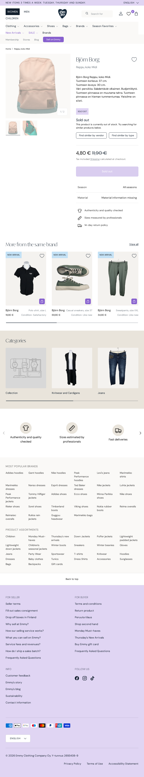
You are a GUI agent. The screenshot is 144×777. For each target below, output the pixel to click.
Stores (26, 39)
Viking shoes (81, 506)
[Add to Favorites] (134, 59)
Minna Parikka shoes (105, 495)
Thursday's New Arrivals (89, 637)
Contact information (18, 702)
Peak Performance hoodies (81, 476)
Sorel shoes (34, 506)
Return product (84, 610)
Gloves (123, 545)
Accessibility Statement (123, 763)
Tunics (54, 559)
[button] (136, 14)
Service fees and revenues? (23, 644)
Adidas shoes (59, 494)
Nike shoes (126, 494)
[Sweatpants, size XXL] (118, 279)
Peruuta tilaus (83, 617)
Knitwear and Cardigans (66, 393)
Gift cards (57, 564)
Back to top (72, 579)
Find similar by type (123, 135)
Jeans (101, 393)
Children (12, 18)
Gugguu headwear (57, 517)
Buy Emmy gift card (87, 644)
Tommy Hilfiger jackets (36, 495)
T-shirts (78, 553)
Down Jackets (82, 536)
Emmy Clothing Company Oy (33, 755)
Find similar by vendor (91, 135)
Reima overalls (128, 506)
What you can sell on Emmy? (23, 637)
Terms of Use (95, 763)
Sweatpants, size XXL (127, 310)
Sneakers (79, 545)
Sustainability (14, 696)
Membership (12, 39)
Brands (46, 32)
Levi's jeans (103, 472)
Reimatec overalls (11, 517)
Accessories (104, 559)
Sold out (107, 171)
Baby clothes (35, 559)
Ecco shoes (80, 494)
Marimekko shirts (126, 474)
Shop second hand (86, 624)
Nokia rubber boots (104, 508)
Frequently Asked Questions (23, 657)
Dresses (10, 559)
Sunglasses (126, 559)
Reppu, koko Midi (22, 49)
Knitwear (102, 553)
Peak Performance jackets (13, 497)
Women (12, 11)
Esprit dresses (59, 485)
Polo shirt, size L (37, 310)
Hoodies (124, 553)
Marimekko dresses (12, 487)
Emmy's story (14, 682)
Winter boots (58, 545)
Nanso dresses (36, 485)
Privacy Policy (72, 763)
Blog (36, 39)
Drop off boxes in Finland (21, 617)
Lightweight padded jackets (129, 538)
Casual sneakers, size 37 (79, 310)
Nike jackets (103, 485)
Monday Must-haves (36, 538)
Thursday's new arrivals (60, 538)
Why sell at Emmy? (17, 624)
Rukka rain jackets (34, 517)
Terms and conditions (88, 604)
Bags (8, 564)
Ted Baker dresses (79, 487)
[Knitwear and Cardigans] (72, 368)
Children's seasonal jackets (37, 547)
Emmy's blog (13, 689)
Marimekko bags (83, 515)
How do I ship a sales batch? (23, 651)
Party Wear (34, 553)
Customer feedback (18, 675)
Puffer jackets (104, 536)
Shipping (95, 159)
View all (133, 244)
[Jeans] (118, 368)
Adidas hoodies (14, 472)
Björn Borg (87, 59)
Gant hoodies (36, 472)
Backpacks (34, 564)
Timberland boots (57, 508)
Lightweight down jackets (13, 547)
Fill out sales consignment (22, 610)
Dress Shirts (81, 559)
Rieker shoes (13, 506)
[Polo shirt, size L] (26, 279)
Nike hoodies (58, 472)
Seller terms (13, 604)
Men (27, 11)
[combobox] (97, 13)
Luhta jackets (127, 485)
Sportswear (57, 553)
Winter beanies (105, 545)
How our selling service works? (25, 631)
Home (8, 49)
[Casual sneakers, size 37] (72, 279)
